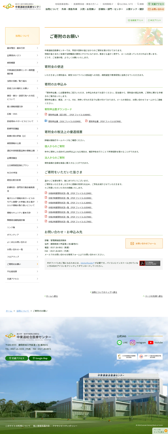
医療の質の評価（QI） (17, 135)
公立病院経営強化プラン (18, 165)
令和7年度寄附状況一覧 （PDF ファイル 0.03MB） (70, 198)
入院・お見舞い (88, 9)
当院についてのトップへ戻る (104, 292)
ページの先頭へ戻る (154, 296)
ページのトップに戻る (159, 430)
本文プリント (154, 20)
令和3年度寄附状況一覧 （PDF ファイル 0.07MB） (70, 216)
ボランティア (13, 234)
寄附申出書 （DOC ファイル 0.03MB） (65, 121)
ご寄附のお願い (14, 264)
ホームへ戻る (52, 296)
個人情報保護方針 (15, 106)
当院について (52, 9)
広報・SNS (12, 113)
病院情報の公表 (14, 143)
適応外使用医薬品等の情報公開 (21, 150)
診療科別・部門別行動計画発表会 (21, 189)
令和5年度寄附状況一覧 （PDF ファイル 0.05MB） (70, 207)
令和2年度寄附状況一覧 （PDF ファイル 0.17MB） (70, 221)
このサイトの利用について (17, 425)
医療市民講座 (13, 128)
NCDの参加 (12, 172)
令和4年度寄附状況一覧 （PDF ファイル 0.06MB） (70, 212)
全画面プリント (135, 20)
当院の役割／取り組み (17, 81)
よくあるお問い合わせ (17, 242)
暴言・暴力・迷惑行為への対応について (21, 97)
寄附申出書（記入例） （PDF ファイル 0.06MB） (69, 114)
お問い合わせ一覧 (15, 249)
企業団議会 (12, 158)
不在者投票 (12, 271)
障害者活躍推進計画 (16, 220)
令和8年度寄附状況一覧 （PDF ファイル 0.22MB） (70, 193)
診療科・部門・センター (111, 9)
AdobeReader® (87, 262)
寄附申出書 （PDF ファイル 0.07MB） (105, 121)
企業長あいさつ (14, 55)
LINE (125, 342)
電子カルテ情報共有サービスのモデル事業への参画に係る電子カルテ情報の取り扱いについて (21, 202)
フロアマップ (13, 256)
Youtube (158, 342)
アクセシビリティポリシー (64, 425)
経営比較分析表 (14, 180)
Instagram (141, 342)
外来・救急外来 (69, 9)
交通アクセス (157, 4)
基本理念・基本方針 (16, 48)
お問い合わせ (157, 9)
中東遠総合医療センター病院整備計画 (21, 72)
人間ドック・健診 (135, 9)
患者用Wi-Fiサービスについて (20, 121)
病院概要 (11, 62)
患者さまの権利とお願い (18, 88)
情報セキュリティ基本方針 (19, 212)
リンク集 (11, 227)
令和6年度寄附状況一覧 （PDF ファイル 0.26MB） (70, 202)
